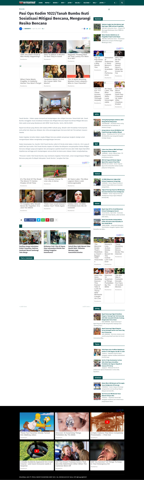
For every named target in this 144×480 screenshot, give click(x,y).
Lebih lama (86, 306)
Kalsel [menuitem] (77, 3)
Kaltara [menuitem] (86, 3)
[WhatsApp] (90, 28)
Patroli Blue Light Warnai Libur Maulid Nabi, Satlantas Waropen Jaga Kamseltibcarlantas (79, 249)
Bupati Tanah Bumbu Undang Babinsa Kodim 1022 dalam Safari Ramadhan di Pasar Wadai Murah (112, 221)
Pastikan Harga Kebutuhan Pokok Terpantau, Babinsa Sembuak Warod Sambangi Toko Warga (29, 249)
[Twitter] (87, 28)
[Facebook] (84, 28)
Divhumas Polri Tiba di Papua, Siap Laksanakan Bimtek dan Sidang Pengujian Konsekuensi (54, 249)
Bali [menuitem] (94, 3)
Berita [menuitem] (55, 3)
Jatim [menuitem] (69, 3)
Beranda (21, 9)
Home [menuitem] (41, 3)
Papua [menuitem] (47, 3)
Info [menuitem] (62, 3)
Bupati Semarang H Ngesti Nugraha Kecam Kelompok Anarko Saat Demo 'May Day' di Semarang (113, 330)
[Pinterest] (47, 220)
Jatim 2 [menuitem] (102, 3)
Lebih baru (23, 306)
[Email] (52, 220)
